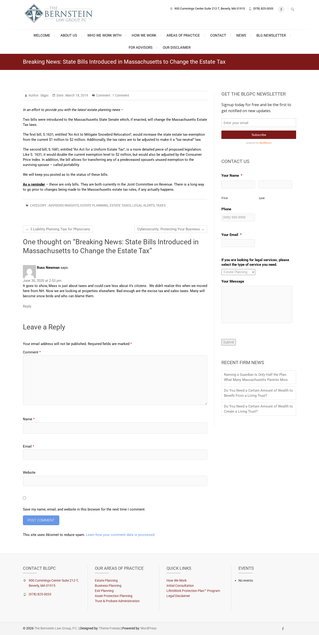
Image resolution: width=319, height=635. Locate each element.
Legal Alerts (143, 205)
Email (28, 446)
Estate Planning (94, 205)
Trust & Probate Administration (117, 601)
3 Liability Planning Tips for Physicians (58, 229)
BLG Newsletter (271, 35)
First (225, 198)
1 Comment (120, 95)
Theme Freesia (109, 628)
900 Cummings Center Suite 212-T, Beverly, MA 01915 (209, 8)
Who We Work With (104, 35)
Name (29, 419)
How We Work (144, 35)
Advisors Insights (63, 205)
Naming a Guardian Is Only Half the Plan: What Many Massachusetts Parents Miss (256, 377)
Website (29, 472)
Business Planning (108, 585)
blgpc (44, 95)
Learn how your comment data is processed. (120, 535)
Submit (228, 342)
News (241, 35)
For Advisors (140, 47)
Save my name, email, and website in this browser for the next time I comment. (84, 509)
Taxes (161, 205)
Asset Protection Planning (113, 596)
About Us (68, 35)
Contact (218, 35)
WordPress (148, 628)
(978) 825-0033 (263, 8)
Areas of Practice (183, 35)
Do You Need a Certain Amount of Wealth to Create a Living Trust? (258, 409)
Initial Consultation (180, 585)
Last (262, 198)
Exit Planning (104, 591)
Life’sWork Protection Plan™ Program (193, 591)
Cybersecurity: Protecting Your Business (170, 229)
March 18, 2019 (76, 95)
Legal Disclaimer (178, 596)
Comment (32, 352)
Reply (27, 306)
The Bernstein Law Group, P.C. (56, 628)
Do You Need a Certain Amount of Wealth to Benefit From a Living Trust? (258, 393)
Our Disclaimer (177, 47)
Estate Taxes (120, 205)
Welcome (41, 35)
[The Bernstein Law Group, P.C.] (61, 14)
